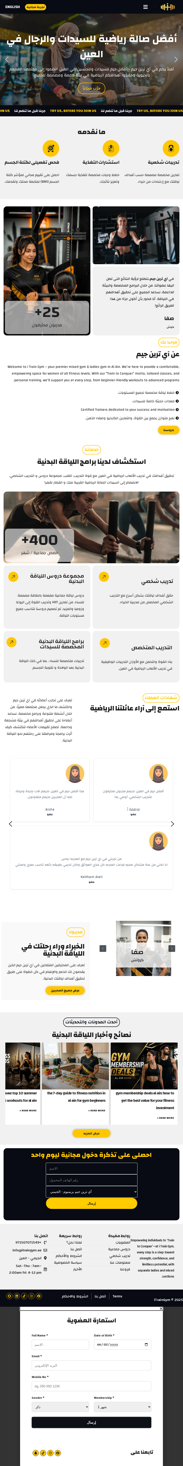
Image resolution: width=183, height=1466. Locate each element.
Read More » (165, 1117)
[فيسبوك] (39, 1296)
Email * (37, 1356)
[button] (145, 6)
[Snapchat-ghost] (36, 1453)
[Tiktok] (24, 1296)
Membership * (104, 1398)
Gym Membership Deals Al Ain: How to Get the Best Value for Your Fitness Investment (145, 1100)
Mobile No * (40, 1377)
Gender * (38, 1398)
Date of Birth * (104, 1335)
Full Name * (40, 1335)
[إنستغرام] (31, 1296)
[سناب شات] (9, 1296)
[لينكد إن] (17, 1296)
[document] (91, 1386)
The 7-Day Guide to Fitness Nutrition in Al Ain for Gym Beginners (76, 1096)
